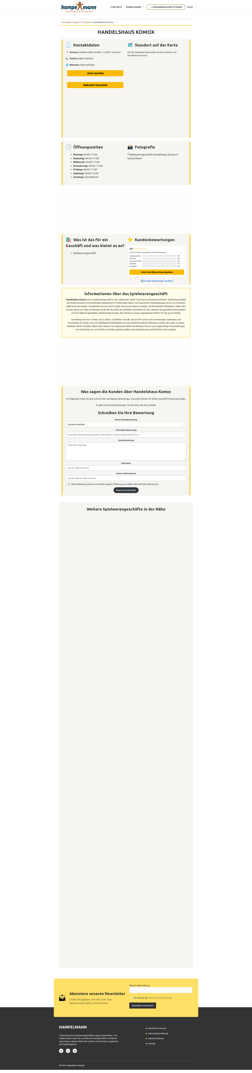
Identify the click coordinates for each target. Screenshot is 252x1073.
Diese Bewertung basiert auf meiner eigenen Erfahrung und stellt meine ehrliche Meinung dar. (115, 484)
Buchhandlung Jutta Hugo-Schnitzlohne (89, 804)
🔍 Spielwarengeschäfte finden (166, 7)
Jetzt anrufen (95, 73)
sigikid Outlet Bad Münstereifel (85, 658)
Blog (190, 7)
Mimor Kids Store (77, 731)
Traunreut (86, 22)
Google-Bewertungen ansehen (158, 281)
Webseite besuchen (95, 85)
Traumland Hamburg (79, 950)
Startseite (116, 7)
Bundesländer (133, 7)
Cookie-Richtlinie (156, 1038)
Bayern (76, 22)
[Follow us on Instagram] (75, 1051)
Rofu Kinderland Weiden (81, 584)
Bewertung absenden (126, 490)
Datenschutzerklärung (158, 998)
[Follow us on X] (68, 1051)
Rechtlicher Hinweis (157, 1028)
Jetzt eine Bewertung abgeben (157, 272)
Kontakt (151, 1043)
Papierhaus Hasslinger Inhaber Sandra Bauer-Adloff (96, 877)
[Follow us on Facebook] (61, 1051)
